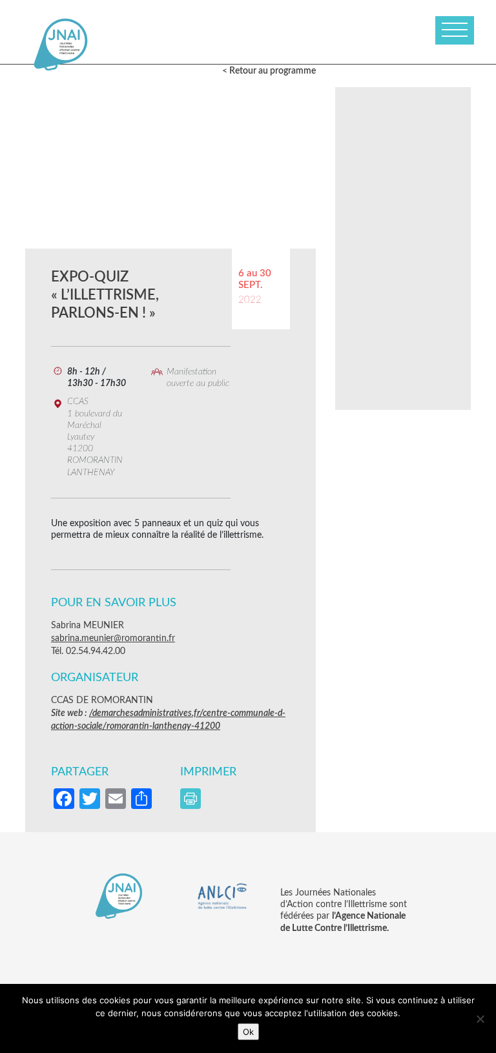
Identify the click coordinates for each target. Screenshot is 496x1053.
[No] (479, 1018)
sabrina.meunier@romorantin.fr (113, 638)
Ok (248, 1032)
